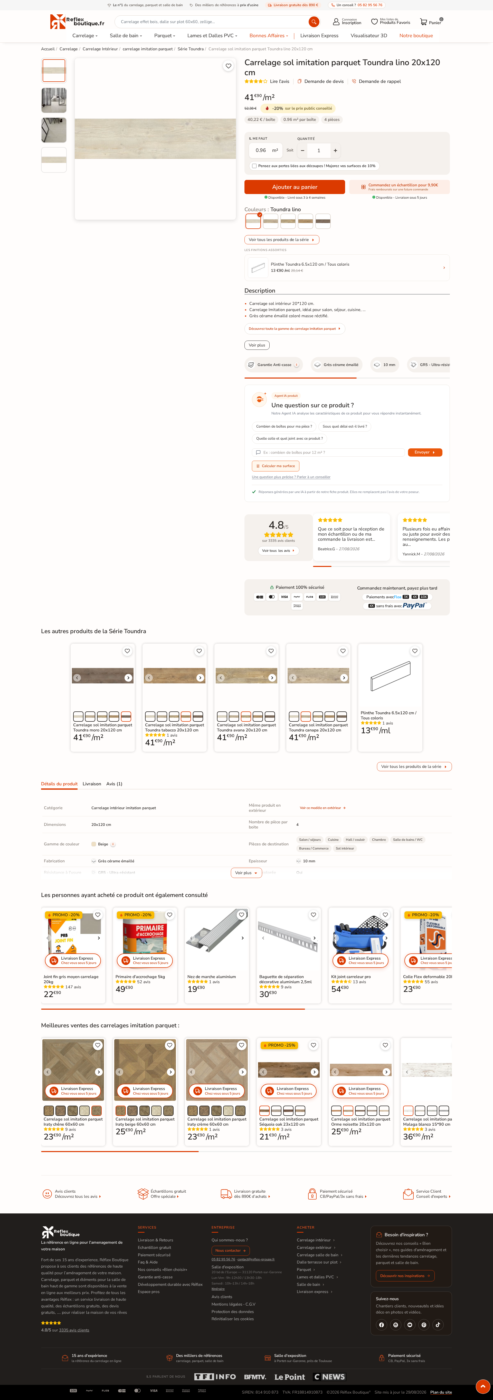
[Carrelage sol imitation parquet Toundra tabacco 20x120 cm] (305, 221)
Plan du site (441, 1392)
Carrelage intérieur (314, 1240)
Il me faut (258, 138)
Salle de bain (124, 35)
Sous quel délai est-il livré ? (345, 426)
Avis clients (222, 1297)
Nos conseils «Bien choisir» (162, 1269)
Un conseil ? (359, 5)
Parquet (163, 35)
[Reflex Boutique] (77, 21)
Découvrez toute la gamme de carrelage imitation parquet (292, 328)
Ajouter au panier (294, 187)
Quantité (306, 139)
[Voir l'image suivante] (128, 678)
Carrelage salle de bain (317, 1255)
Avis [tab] (114, 784)
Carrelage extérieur (314, 1247)
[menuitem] (54, 70)
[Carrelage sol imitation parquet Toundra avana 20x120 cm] (288, 221)
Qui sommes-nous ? (230, 1240)
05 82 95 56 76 (223, 1259)
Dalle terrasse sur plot (317, 1262)
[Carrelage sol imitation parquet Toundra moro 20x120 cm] (323, 221)
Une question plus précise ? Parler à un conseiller (291, 477)
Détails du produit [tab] (59, 784)
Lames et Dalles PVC (210, 35)
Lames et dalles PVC (315, 1277)
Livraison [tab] (92, 784)
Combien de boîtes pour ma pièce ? (284, 426)
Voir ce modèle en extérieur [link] (320, 808)
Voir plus (257, 345)
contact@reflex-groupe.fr (256, 1259)
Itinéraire (218, 1289)
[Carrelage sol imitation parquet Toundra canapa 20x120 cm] (270, 221)
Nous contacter (228, 1250)
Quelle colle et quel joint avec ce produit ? (289, 438)
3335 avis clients (74, 1330)
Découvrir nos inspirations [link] (402, 1275)
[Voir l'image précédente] (77, 678)
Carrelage (83, 35)
